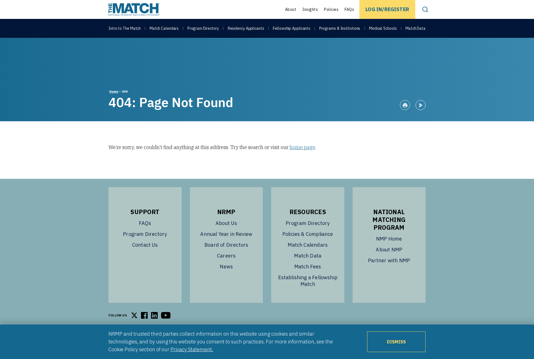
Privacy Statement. (191, 349)
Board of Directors (226, 245)
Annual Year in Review (226, 234)
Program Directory (203, 28)
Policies (331, 9)
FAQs (349, 9)
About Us (226, 223)
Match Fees (307, 266)
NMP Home (389, 239)
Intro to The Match (124, 28)
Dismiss (396, 342)
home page (302, 147)
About (290, 9)
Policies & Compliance (307, 234)
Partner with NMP (389, 260)
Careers (226, 255)
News (226, 266)
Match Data (416, 28)
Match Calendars (164, 28)
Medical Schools (383, 28)
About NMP (389, 249)
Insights (310, 9)
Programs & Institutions (339, 28)
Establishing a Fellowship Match (308, 280)
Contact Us (145, 245)
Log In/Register (387, 9)
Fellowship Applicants (291, 28)
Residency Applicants (246, 28)
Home (113, 91)
